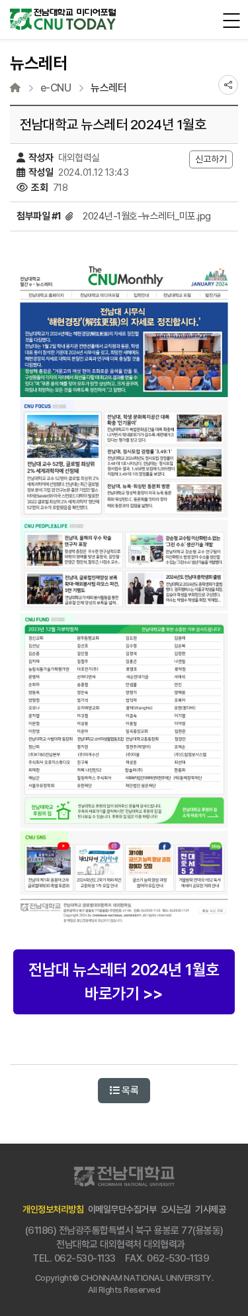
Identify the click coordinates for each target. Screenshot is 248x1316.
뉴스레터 (108, 88)
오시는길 (176, 1209)
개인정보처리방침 (52, 1209)
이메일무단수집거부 (122, 1209)
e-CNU (55, 88)
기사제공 (210, 1209)
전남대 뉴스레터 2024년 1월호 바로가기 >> (124, 981)
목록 (129, 1091)
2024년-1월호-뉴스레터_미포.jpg (147, 216)
